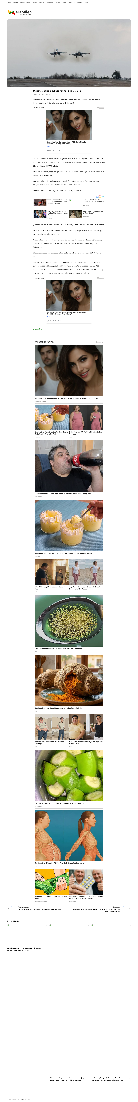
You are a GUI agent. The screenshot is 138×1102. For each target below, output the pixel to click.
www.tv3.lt (37, 329)
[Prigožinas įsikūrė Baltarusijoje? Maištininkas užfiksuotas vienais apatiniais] (26, 935)
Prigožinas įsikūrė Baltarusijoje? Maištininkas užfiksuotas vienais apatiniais (24, 949)
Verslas (41, 3)
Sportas (64, 3)
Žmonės (57, 3)
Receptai (34, 3)
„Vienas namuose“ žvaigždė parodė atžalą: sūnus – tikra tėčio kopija (39, 909)
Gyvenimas (49, 3)
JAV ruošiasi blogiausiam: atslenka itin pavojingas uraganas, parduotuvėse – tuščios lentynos (68, 1079)
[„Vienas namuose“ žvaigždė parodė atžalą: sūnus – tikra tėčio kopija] (13, 909)
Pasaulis (15, 3)
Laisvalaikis (71, 3)
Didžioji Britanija (25, 3)
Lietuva (9, 3)
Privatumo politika (82, 3)
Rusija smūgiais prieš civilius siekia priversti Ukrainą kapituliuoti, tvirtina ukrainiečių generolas (111, 1079)
